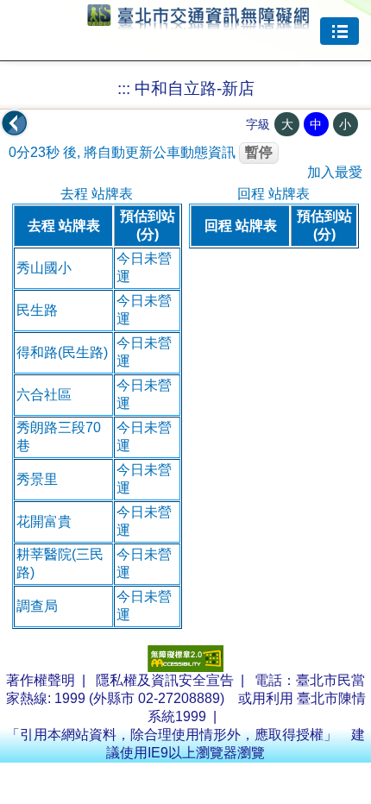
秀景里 (37, 479)
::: (123, 88)
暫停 (259, 152)
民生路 (37, 310)
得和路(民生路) (62, 352)
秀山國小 (44, 268)
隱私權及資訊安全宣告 (165, 680)
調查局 (37, 606)
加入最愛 (334, 172)
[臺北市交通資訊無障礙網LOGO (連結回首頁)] (198, 21)
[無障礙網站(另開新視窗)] (185, 667)
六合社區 (44, 394)
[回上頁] (14, 123)
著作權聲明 (40, 680)
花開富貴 (44, 521)
